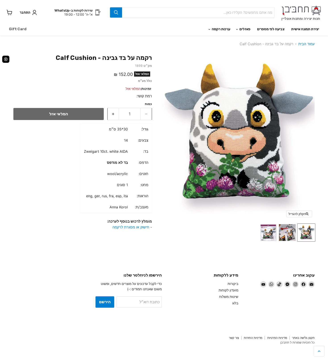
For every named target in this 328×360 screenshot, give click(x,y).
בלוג (235, 303)
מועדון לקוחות (228, 290)
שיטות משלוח (228, 297)
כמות (148, 104)
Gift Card (18, 29)
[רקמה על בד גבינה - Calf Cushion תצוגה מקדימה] (306, 232)
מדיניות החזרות (253, 338)
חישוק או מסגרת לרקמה (130, 227)
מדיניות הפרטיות (277, 338)
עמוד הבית (306, 44)
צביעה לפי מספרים (270, 29)
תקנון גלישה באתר (303, 338)
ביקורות (233, 284)
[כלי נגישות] (5, 59)
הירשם (105, 301)
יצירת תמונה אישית (305, 29)
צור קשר (234, 338)
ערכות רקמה (220, 29)
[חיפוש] (116, 12)
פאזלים (244, 29)
